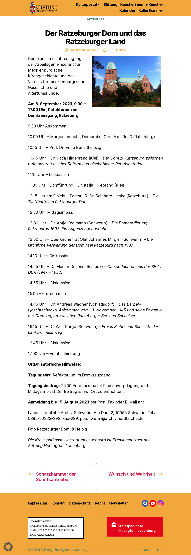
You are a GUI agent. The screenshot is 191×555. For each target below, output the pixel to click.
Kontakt (57, 503)
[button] (8, 547)
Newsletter (118, 503)
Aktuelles (95, 19)
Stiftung (111, 4)
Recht (100, 503)
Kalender (127, 10)
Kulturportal (86, 4)
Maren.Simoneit (87, 50)
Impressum (37, 503)
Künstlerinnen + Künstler (141, 4)
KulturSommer (150, 10)
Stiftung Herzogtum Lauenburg (64, 550)
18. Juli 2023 (117, 50)
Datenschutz (79, 503)
